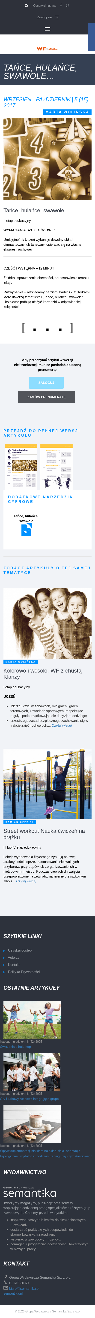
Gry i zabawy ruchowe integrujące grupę (29, 1099)
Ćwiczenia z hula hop (15, 1046)
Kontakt (14, 965)
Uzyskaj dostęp (20, 950)
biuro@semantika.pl (24, 1288)
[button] (48, 17)
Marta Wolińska (67, 112)
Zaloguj (46, 383)
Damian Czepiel (20, 822)
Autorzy (14, 957)
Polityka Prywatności (24, 972)
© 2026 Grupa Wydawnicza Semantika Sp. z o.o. (47, 1311)
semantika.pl (13, 1293)
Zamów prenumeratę (46, 397)
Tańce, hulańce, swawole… (36, 210)
